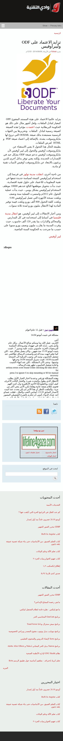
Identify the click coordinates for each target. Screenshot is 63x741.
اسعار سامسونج (51, 452)
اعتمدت (30, 127)
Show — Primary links (52, 25)
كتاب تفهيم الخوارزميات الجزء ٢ (46, 558)
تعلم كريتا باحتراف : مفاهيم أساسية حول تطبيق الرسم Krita (34, 660)
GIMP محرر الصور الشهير (49, 526)
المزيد (5, 668)
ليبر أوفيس (55, 236)
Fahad (53, 51)
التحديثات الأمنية (53, 505)
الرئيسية (57, 33)
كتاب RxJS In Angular (50, 534)
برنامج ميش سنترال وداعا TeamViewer (43, 624)
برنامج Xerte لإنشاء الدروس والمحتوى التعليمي (40, 638)
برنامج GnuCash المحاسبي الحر (46, 616)
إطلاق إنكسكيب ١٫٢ (51, 566)
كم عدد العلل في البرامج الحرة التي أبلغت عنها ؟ (39, 512)
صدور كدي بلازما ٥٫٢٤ (50, 573)
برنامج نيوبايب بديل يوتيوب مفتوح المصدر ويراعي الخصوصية (34, 631)
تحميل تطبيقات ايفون (32, 452)
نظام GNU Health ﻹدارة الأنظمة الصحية (43, 653)
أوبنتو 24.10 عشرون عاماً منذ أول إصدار (43, 519)
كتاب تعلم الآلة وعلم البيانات (48, 551)
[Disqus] (30, 285)
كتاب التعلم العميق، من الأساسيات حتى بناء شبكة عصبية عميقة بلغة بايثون (33, 542)
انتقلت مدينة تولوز (33, 174)
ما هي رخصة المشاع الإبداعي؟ (47, 602)
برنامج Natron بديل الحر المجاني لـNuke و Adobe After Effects (34, 646)
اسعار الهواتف (51, 456)
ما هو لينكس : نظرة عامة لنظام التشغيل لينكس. (39, 609)
